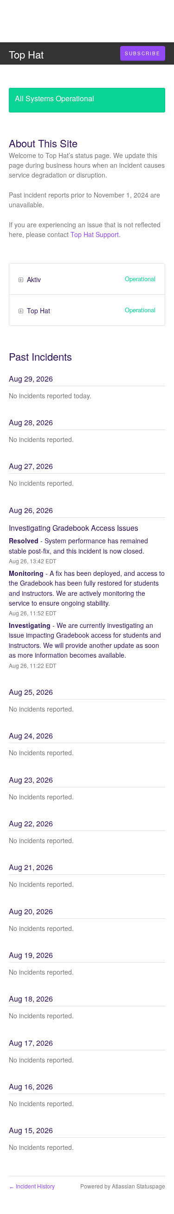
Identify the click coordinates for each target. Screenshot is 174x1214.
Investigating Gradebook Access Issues (73, 527)
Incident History (32, 1186)
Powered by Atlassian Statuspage (122, 1186)
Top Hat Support (95, 234)
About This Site (43, 143)
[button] (142, 53)
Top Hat (26, 54)
